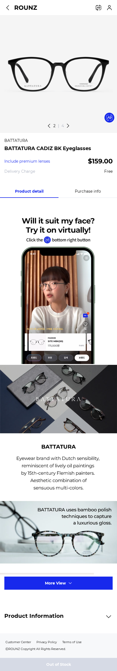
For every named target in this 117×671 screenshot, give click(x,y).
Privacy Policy (46, 642)
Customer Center (18, 642)
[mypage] (109, 7)
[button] (68, 126)
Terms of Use (72, 642)
